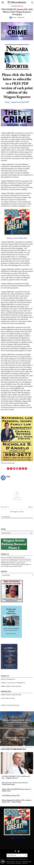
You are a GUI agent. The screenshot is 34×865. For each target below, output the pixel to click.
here (11, 238)
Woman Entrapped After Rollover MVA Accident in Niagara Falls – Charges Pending (16, 801)
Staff (15, 17)
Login (31, 507)
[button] (31, 533)
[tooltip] (8, 468)
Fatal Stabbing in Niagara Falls (11, 795)
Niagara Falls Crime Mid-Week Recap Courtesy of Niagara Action (16, 790)
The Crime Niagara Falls (17, 6)
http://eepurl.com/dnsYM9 (17, 102)
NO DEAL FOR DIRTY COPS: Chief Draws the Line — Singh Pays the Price (16, 777)
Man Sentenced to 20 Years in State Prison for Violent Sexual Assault (15, 783)
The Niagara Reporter (22, 859)
